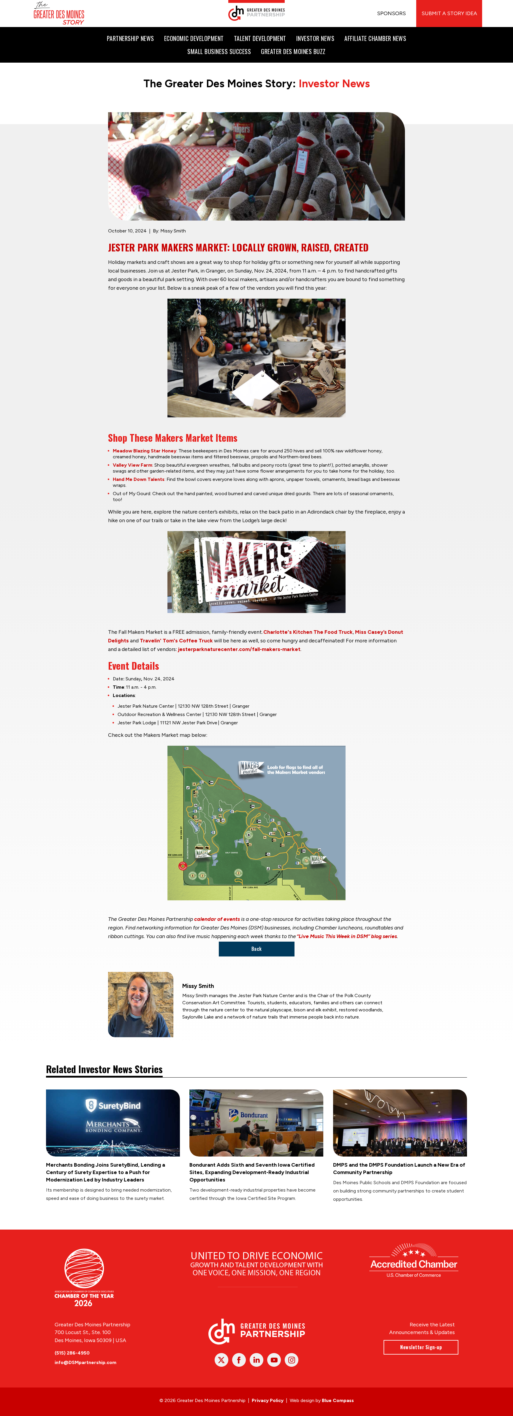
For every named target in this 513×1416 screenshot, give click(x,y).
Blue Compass (338, 1400)
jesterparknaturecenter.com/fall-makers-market (239, 649)
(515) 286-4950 (72, 1353)
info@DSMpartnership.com (85, 1362)
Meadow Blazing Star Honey (144, 451)
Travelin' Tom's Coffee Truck (176, 640)
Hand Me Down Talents (138, 479)
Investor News (334, 83)
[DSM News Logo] (59, 13)
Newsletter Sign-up (421, 1347)
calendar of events (217, 919)
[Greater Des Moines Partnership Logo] (256, 10)
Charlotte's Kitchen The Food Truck (308, 632)
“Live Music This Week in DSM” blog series (347, 936)
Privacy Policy (268, 1400)
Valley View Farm (132, 465)
